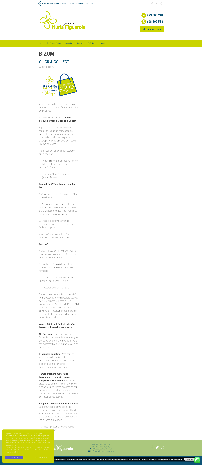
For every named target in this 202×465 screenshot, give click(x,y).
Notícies (79, 43)
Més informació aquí (175, 459)
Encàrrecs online (153, 29)
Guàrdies (91, 43)
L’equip (103, 43)
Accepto (190, 459)
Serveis (68, 43)
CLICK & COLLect (54, 61)
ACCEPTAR (14, 457)
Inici (40, 43)
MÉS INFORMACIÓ (41, 457)
